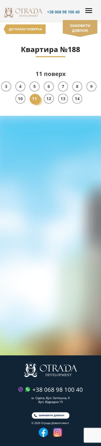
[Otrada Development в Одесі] (50, 369)
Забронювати (50, 339)
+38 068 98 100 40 (63, 12)
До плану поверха (25, 29)
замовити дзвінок (80, 28)
